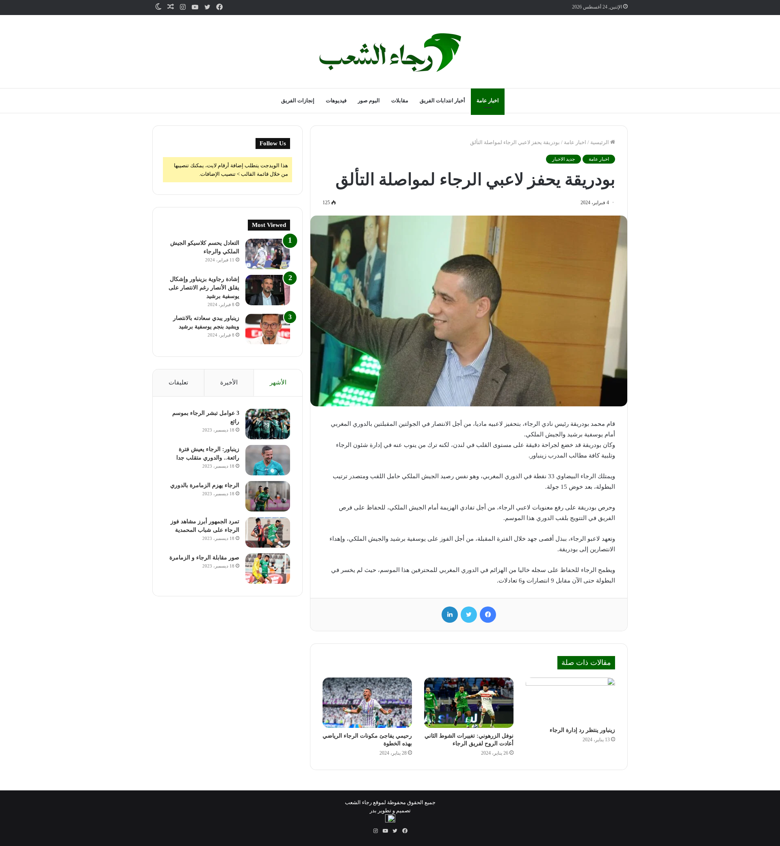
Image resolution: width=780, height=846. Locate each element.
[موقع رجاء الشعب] (390, 52)
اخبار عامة (488, 100)
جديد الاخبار (563, 159)
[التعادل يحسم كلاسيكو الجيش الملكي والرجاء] (267, 254)
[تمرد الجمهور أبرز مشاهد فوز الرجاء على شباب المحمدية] (267, 532)
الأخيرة (229, 382)
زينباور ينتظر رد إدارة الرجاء (582, 730)
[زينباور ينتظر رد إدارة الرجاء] (570, 700)
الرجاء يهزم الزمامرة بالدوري (204, 485)
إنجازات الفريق (297, 100)
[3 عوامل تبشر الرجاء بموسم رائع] (267, 424)
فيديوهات (336, 100)
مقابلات (399, 100)
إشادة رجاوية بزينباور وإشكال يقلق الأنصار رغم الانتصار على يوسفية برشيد (204, 287)
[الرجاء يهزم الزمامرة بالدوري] (267, 496)
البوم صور (369, 100)
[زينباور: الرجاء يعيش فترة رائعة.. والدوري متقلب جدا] (267, 460)
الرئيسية (600, 142)
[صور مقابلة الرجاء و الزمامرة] (267, 568)
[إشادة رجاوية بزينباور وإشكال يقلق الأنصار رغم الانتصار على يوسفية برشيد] (267, 290)
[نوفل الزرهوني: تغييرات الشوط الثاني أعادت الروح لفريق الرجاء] (469, 703)
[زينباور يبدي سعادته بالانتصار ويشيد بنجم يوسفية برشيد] (267, 329)
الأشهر (278, 382)
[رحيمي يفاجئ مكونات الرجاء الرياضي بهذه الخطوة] (367, 703)
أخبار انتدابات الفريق (442, 100)
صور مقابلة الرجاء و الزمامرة (204, 558)
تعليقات (178, 382)
